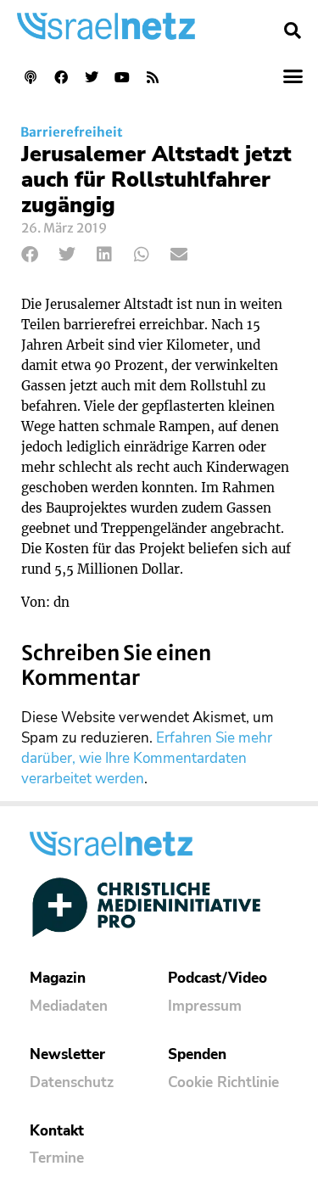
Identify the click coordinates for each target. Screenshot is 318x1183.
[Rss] (152, 77)
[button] (293, 31)
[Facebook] (61, 77)
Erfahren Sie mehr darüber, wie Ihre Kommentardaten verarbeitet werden (146, 758)
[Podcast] (30, 77)
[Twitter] (91, 77)
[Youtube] (122, 77)
